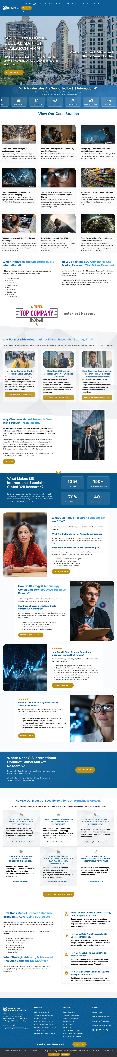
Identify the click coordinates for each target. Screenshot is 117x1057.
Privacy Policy (97, 1012)
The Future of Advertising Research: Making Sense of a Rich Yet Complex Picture (56, 194)
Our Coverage (85, 770)
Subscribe (79, 1044)
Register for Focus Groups (101, 1021)
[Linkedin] (93, 1030)
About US (9, 461)
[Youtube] (100, 1030)
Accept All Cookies (54, 1054)
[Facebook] (97, 1030)
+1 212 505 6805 (10, 1025)
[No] (115, 1052)
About (25, 4)
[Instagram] (107, 1030)
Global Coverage (72, 4)
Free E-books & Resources (101, 1016)
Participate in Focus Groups (101, 1025)
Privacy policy (65, 1054)
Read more (93, 158)
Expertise (86, 4)
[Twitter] (103, 1030)
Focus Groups (98, 4)
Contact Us (26, 8)
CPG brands (98, 197)
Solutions (59, 4)
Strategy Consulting (35, 4)
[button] (23, 12)
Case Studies (49, 4)
